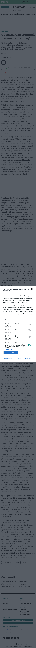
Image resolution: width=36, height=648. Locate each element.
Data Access (18, 358)
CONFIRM (11, 352)
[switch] (29, 324)
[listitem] (18, 320)
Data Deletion (8, 358)
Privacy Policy (28, 358)
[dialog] (18, 324)
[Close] (32, 289)
